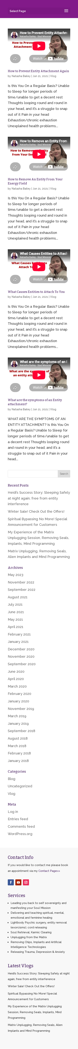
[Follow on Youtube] (18, 882)
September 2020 (22, 664)
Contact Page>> (49, 871)
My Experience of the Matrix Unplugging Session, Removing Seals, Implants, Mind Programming (38, 538)
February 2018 (19, 753)
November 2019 (21, 709)
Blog (11, 779)
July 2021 (15, 604)
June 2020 (16, 671)
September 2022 (21, 590)
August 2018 (18, 738)
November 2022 (21, 582)
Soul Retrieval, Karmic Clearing (31, 932)
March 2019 (17, 716)
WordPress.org (20, 834)
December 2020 (21, 649)
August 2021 (17, 597)
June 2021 (16, 612)
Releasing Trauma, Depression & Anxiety (38, 952)
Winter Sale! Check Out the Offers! (36, 511)
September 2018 (21, 731)
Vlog (53, 76)
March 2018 (17, 746)
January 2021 (18, 642)
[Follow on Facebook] (11, 882)
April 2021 (15, 627)
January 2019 (18, 724)
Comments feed (21, 826)
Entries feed (18, 819)
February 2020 (19, 694)
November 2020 (21, 656)
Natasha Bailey (21, 76)
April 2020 (16, 679)
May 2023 (15, 575)
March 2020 (17, 686)
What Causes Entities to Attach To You (36, 292)
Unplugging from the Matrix (29, 937)
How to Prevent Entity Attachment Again (38, 71)
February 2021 (19, 634)
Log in (13, 812)
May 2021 (15, 619)
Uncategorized (20, 786)
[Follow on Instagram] (26, 882)
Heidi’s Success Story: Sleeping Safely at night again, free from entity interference (39, 498)
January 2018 (18, 761)
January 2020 (18, 701)
